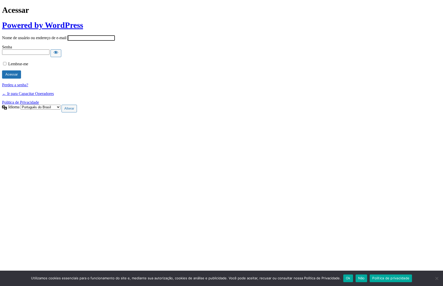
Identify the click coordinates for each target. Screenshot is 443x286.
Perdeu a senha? (15, 85)
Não (361, 278)
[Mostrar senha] (56, 53)
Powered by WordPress (42, 25)
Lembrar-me (18, 64)
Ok (348, 278)
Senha (7, 47)
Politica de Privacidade (20, 102)
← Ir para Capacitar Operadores (28, 93)
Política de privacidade (390, 278)
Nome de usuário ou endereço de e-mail (34, 38)
